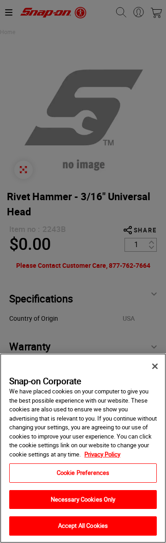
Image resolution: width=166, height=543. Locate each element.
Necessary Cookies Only (83, 499)
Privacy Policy (102, 454)
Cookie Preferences (83, 472)
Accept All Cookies (83, 525)
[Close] (155, 366)
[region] (83, 448)
